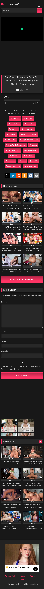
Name (4, 332)
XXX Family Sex (14, 166)
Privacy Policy (10, 576)
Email (4, 341)
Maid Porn (30, 124)
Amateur (16, 118)
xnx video (11, 161)
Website (4, 351)
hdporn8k (12, 134)
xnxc (23, 161)
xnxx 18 (34, 161)
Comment (5, 302)
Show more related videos (22, 279)
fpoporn (14, 129)
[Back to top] (37, 582)
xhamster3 (29, 155)
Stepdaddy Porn (13, 150)
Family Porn (15, 124)
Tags (22, 579)
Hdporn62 (11, 4)
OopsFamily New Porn (30, 140)
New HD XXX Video (29, 134)
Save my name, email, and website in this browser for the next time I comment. (21, 368)
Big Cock (29, 118)
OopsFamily (11, 140)
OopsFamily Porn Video (16, 145)
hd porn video (29, 129)
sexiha (34, 145)
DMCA (23, 576)
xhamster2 (15, 155)
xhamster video (31, 150)
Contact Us (34, 576)
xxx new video (32, 166)
